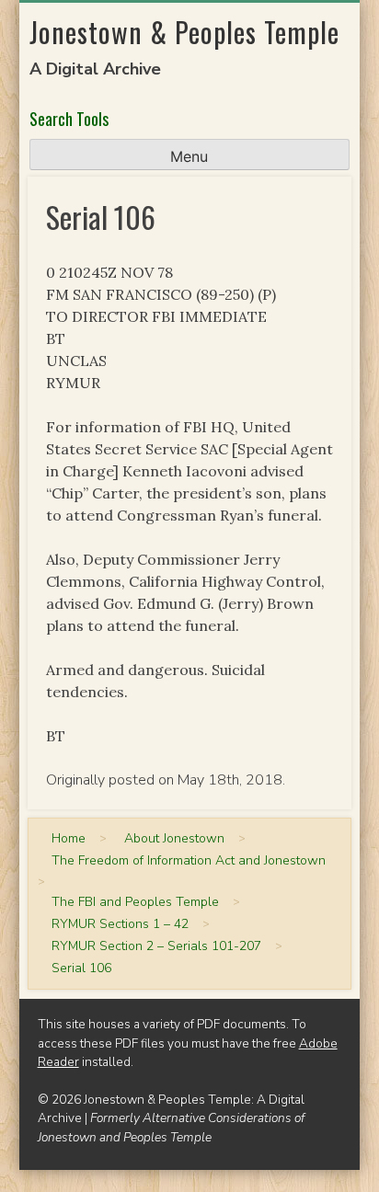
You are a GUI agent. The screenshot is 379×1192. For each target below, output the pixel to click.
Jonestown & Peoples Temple (184, 31)
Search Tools (69, 119)
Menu (189, 156)
